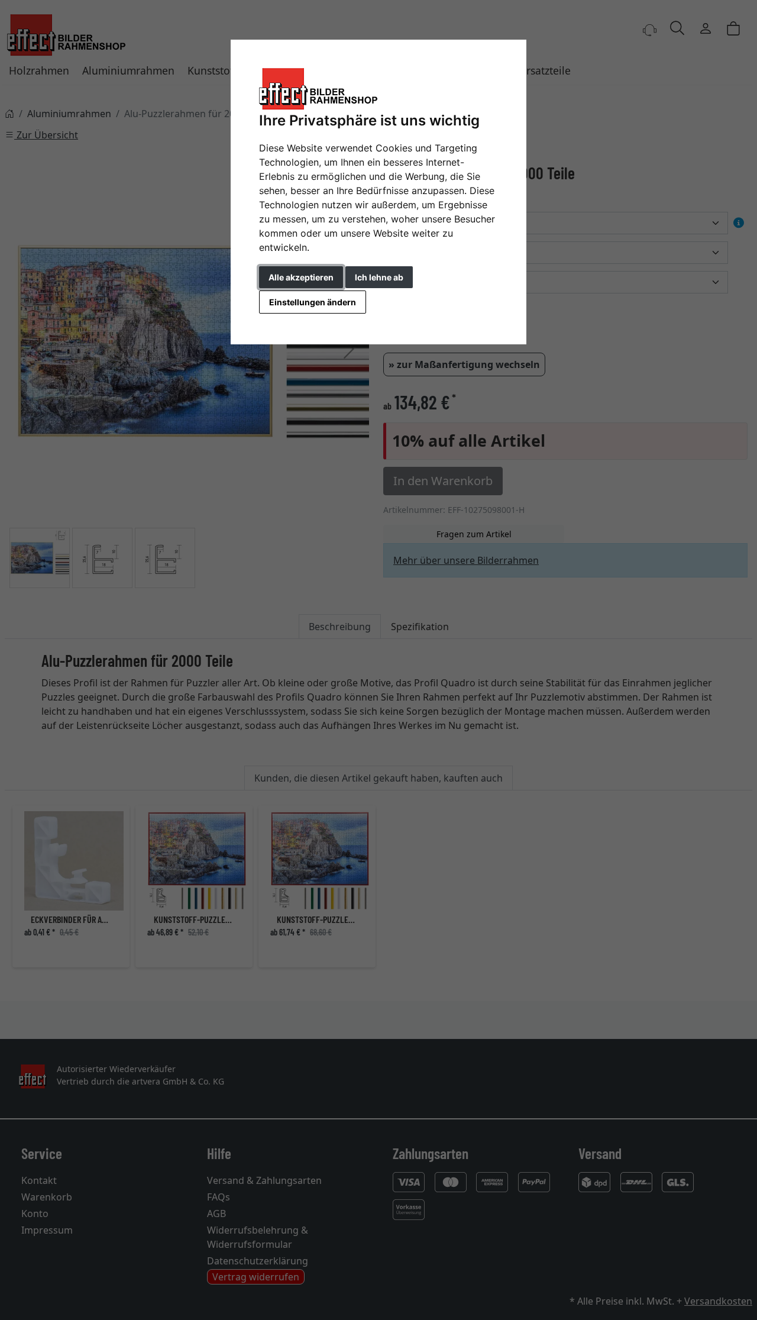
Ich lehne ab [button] (379, 277)
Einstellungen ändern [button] (312, 302)
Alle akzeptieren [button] (301, 277)
